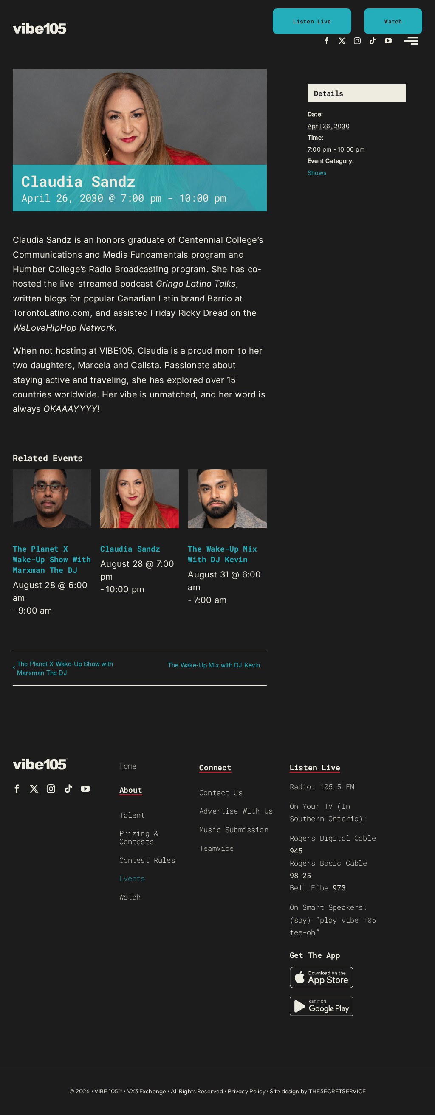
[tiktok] (372, 40)
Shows (317, 172)
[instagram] (357, 40)
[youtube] (388, 40)
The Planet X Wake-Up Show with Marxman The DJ (52, 559)
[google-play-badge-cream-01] (321, 1001)
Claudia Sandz (130, 548)
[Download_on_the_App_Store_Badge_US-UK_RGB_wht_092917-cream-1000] (321, 971)
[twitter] (342, 40)
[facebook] (326, 40)
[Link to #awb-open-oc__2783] (411, 41)
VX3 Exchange (147, 1091)
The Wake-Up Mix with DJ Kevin (222, 553)
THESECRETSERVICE (337, 1091)
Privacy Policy (247, 1091)
